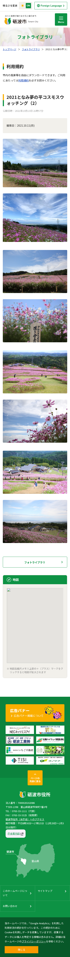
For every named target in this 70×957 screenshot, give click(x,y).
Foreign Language (51, 5)
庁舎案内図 (14, 833)
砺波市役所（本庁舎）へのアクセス (25, 819)
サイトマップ (45, 891)
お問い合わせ (10, 906)
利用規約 (23, 80)
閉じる (21, 949)
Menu (61, 19)
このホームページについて (15, 893)
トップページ (9, 49)
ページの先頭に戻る (35, 779)
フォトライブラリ (31, 49)
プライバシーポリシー (34, 941)
